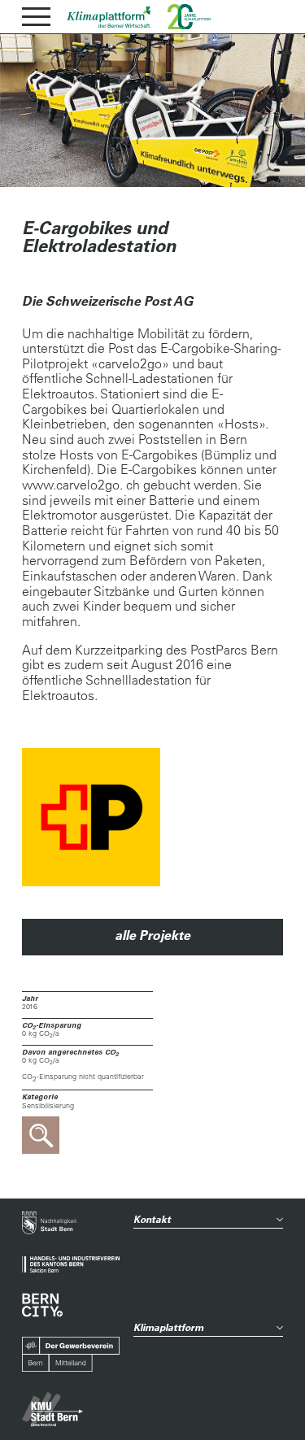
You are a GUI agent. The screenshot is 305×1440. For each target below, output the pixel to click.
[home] (109, 17)
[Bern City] (42, 1305)
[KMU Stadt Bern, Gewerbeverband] (52, 1409)
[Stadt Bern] (49, 1224)
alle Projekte (152, 935)
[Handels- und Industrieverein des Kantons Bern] (71, 1264)
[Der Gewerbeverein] (71, 1355)
